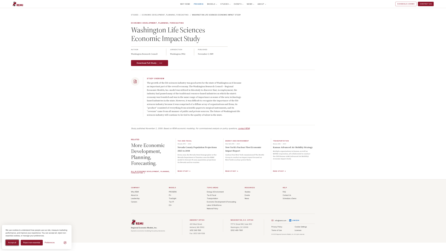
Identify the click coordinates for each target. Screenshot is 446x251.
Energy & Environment (215, 192)
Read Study (184, 171)
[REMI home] (17, 4)
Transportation (212, 198)
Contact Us (426, 4)
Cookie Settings (301, 227)
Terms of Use (276, 230)
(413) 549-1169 (195, 230)
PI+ (170, 195)
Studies (224, 4)
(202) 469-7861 (237, 230)
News (250, 4)
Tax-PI (171, 202)
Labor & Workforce (214, 205)
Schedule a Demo (406, 4)
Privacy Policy (276, 227)
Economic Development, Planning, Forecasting (165, 15)
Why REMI (185, 4)
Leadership (135, 198)
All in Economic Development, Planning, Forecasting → (150, 172)
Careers (134, 202)
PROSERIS (198, 4)
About (261, 4)
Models (211, 4)
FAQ (284, 192)
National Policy (212, 209)
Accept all (12, 243)
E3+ (170, 205)
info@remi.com (280, 220)
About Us (134, 195)
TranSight (172, 198)
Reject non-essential (31, 243)
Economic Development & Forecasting (221, 202)
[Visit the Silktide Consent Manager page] (65, 242)
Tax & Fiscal (211, 195)
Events (238, 4)
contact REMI (244, 128)
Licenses (298, 230)
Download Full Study (149, 63)
